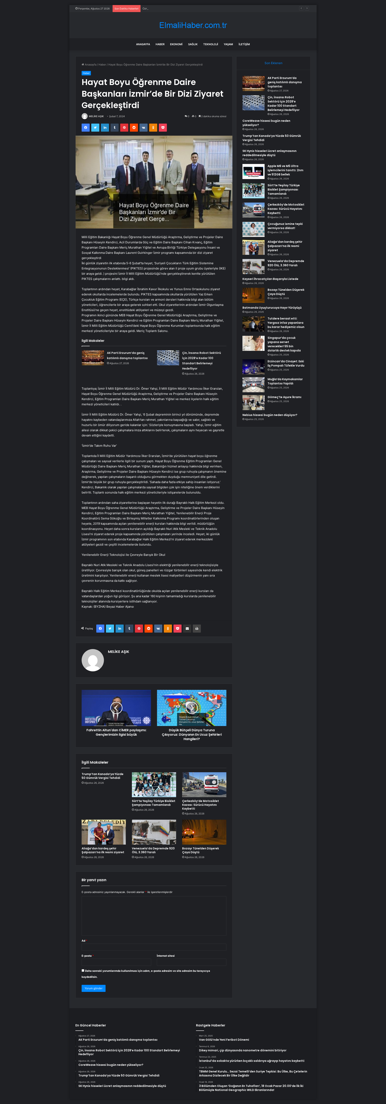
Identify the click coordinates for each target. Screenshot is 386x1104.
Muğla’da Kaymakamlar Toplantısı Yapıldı (285, 381)
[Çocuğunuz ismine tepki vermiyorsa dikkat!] (253, 229)
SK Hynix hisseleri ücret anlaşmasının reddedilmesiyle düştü (269, 153)
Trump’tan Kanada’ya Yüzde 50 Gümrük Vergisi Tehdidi (102, 776)
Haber (160, 44)
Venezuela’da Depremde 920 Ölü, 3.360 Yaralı (153, 850)
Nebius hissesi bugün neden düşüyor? (269, 415)
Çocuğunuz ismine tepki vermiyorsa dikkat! (285, 226)
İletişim (244, 44)
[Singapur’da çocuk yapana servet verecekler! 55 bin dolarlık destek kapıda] (253, 343)
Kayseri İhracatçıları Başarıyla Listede (270, 279)
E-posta (88, 955)
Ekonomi (176, 44)
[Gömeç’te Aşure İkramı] (253, 402)
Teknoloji (210, 44)
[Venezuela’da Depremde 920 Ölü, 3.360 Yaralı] (154, 832)
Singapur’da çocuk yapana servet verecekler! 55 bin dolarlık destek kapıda (284, 344)
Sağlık (193, 44)
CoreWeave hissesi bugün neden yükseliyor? (171, 8)
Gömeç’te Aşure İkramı (284, 397)
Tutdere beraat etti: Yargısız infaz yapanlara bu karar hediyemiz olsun (286, 322)
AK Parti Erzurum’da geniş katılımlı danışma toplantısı (285, 82)
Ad (84, 940)
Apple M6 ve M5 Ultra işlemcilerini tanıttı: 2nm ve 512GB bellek (285, 170)
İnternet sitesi (166, 955)
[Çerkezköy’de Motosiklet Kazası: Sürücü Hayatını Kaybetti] (204, 784)
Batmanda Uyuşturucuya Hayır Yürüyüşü (272, 308)
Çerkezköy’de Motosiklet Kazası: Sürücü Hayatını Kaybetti (200, 805)
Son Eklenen (273, 63)
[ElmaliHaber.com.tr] (193, 25)
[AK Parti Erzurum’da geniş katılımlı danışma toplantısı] (93, 357)
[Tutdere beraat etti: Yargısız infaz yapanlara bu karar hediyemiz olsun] (253, 324)
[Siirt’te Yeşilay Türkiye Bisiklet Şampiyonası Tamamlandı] (154, 784)
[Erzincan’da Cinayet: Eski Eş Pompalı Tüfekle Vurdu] (253, 366)
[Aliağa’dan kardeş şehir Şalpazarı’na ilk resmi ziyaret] (104, 832)
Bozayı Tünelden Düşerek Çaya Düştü (200, 850)
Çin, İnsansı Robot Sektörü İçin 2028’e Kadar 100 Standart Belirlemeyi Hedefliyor (284, 103)
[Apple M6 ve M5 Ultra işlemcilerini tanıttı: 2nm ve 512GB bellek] (253, 171)
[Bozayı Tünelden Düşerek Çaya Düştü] (204, 832)
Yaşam (228, 44)
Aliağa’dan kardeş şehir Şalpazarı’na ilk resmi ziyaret (103, 850)
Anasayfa (143, 44)
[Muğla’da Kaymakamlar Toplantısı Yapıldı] (253, 384)
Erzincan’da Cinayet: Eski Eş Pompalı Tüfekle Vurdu (286, 363)
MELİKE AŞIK (96, 116)
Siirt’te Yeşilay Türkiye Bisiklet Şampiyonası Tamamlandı (153, 803)
